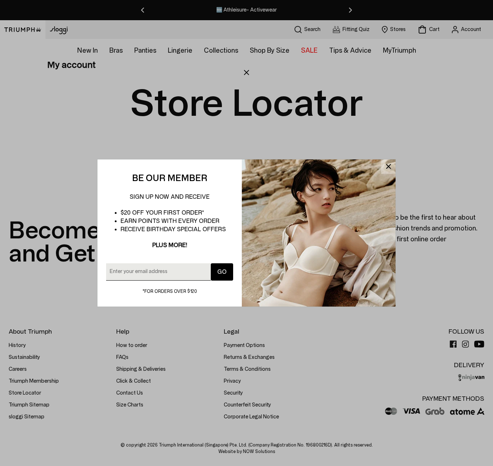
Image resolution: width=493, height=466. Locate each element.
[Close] (388, 166)
